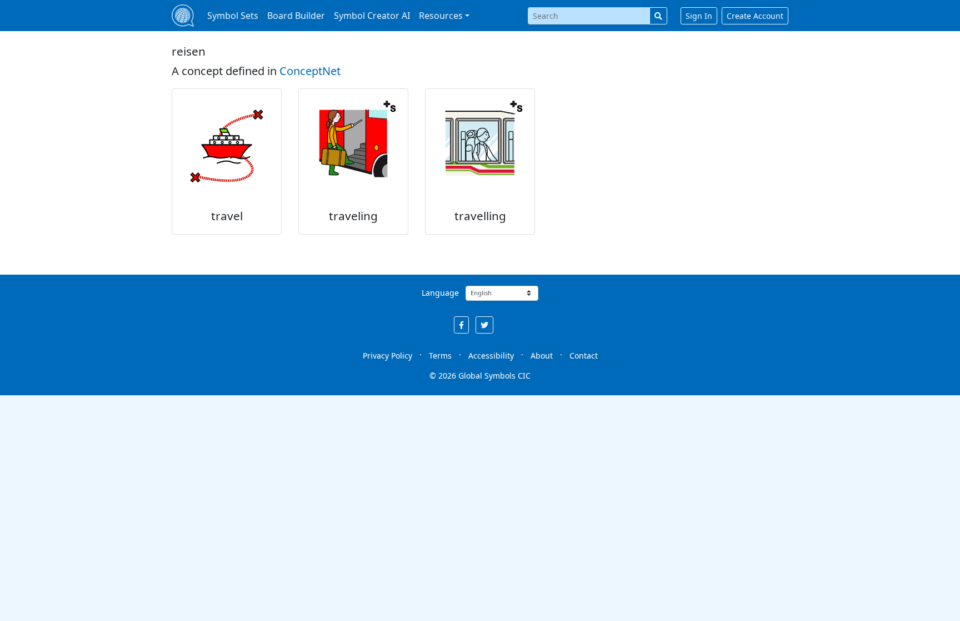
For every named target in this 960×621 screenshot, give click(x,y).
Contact (583, 355)
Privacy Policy (387, 355)
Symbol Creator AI (372, 15)
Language (440, 292)
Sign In (699, 16)
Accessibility (491, 355)
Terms (440, 355)
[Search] (658, 15)
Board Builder (296, 15)
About (542, 355)
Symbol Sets (232, 15)
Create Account (755, 16)
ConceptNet (310, 70)
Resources (441, 15)
